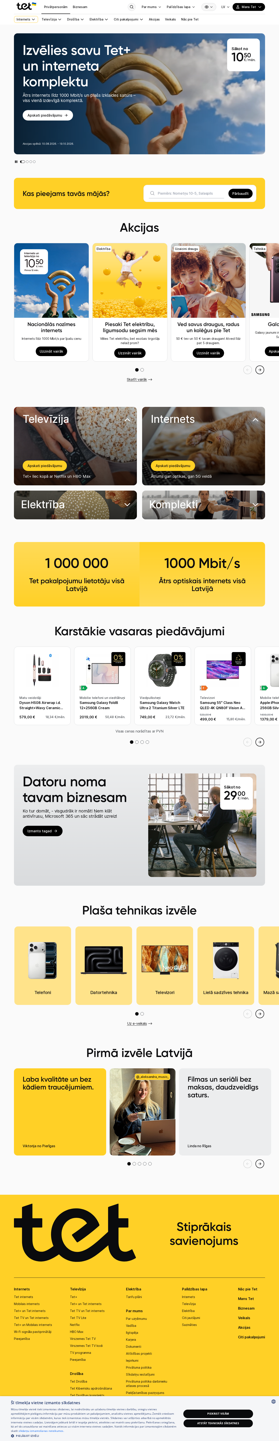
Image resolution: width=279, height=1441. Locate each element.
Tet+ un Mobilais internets (33, 1325)
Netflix (75, 1325)
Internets (22, 1289)
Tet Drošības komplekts (87, 1395)
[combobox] (273, 1401)
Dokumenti (133, 1346)
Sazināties (189, 1325)
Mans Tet (246, 1299)
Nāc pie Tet (247, 1289)
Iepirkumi (132, 1360)
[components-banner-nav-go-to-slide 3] (30, 161)
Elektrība (133, 1289)
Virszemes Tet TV (83, 1339)
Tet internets (23, 1297)
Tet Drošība (78, 1381)
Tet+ (73, 1297)
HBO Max (76, 1332)
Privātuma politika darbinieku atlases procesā (146, 1384)
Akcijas (244, 1327)
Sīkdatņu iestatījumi (140, 1374)
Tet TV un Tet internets (31, 1318)
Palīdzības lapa (195, 1289)
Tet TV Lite (78, 1318)
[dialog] (139, 1418)
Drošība (76, 1373)
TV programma (80, 1352)
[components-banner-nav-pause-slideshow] (16, 162)
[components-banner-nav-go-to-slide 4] (34, 161)
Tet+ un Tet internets (30, 1311)
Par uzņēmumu (136, 1318)
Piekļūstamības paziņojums (145, 1393)
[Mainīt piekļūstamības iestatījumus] (208, 7)
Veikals (244, 1318)
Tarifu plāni (134, 1297)
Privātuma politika (138, 1367)
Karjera (131, 1339)
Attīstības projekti (139, 1353)
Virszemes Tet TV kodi (86, 1346)
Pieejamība (22, 1339)
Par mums (134, 1311)
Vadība (131, 1325)
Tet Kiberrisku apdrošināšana (91, 1388)
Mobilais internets (27, 1304)
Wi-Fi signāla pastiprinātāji (32, 1332)
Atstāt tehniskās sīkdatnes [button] (218, 1423)
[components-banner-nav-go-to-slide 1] (21, 161)
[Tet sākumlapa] (26, 6)
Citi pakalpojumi (251, 1337)
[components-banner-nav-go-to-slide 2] (26, 161)
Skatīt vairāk (137, 379)
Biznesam (246, 1308)
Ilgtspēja (132, 1332)
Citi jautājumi (191, 1318)
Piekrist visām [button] (218, 1414)
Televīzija (78, 1289)
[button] (75, 505)
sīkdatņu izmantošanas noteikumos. (41, 1431)
